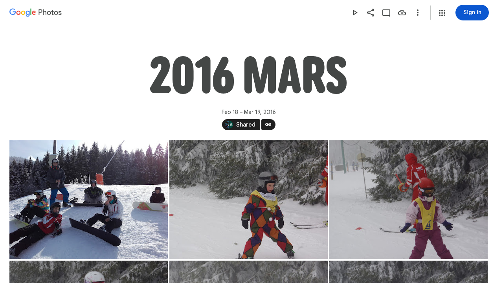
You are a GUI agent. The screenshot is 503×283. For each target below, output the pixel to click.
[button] (442, 13)
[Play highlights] (354, 12)
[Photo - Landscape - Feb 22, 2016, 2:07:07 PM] (408, 199)
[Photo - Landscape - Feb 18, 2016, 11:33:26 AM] (88, 199)
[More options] (418, 12)
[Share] (370, 12)
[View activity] (386, 12)
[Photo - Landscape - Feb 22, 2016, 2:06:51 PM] (248, 199)
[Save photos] (402, 12)
